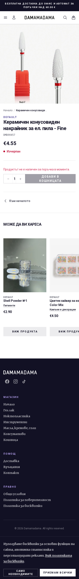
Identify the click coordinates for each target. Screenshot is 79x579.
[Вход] (14, 17)
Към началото (19, 201)
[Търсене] (65, 17)
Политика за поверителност (27, 500)
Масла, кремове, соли (19, 428)
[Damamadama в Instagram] (15, 381)
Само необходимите (20, 572)
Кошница (10, 440)
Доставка (11, 461)
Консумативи (14, 434)
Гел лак (8, 410)
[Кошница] (73, 17)
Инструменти (15, 422)
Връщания (11, 467)
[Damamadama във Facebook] (7, 381)
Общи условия (14, 494)
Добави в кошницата (50, 178)
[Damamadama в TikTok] (24, 381)
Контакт (11, 473)
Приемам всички (57, 572)
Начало (7, 110)
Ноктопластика (16, 416)
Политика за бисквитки (22, 506)
